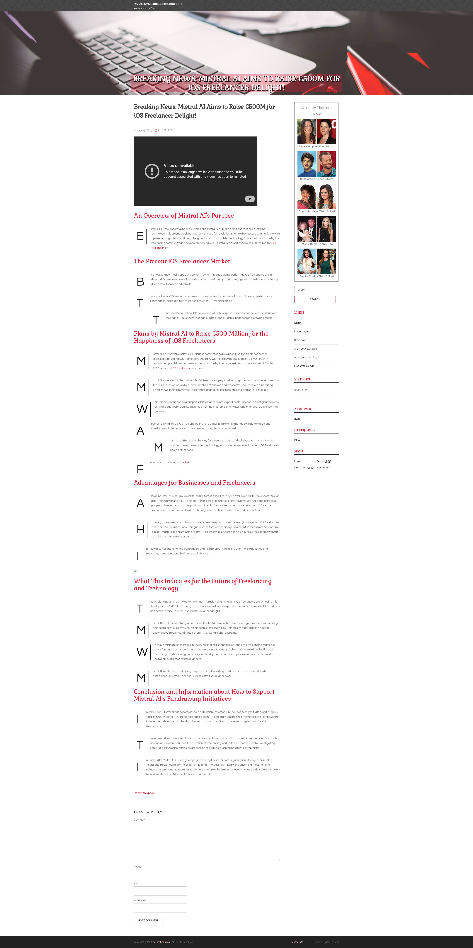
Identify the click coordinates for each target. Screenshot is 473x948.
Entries (324, 461)
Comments (304, 467)
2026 (297, 419)
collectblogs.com (162, 942)
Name (139, 867)
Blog (149, 130)
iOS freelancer (181, 368)
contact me (183, 462)
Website (140, 900)
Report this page (144, 793)
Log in (297, 323)
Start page (300, 340)
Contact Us (297, 942)
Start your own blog (305, 349)
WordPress (323, 467)
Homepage (301, 331)
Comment (140, 820)
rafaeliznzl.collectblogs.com (158, 4)
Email (139, 883)
